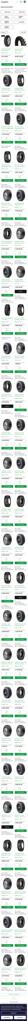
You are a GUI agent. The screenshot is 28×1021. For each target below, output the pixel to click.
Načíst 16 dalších (14, 994)
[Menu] (24, 1)
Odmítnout (7, 1017)
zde (20, 1009)
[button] (6, 60)
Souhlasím (20, 1017)
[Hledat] (17, 1)
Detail (20, 291)
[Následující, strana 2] (14, 998)
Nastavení (13, 1013)
